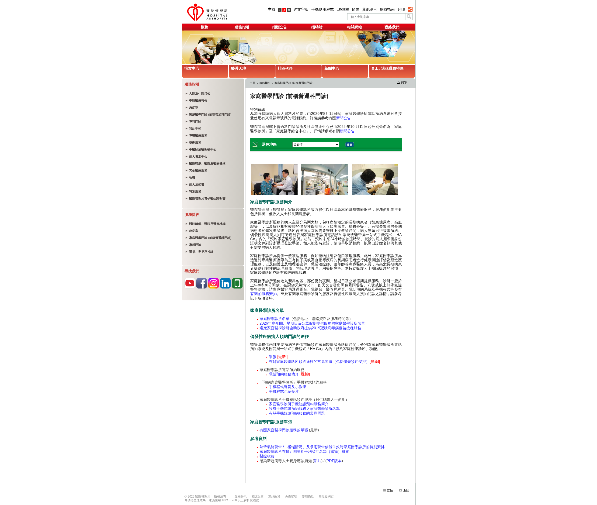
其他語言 (369, 9)
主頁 (271, 9)
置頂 (390, 490)
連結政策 (274, 496)
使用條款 (308, 496)
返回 (406, 490)
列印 (401, 9)
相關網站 (354, 27)
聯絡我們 (392, 27)
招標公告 (279, 27)
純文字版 (301, 9)
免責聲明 (291, 496)
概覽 (204, 27)
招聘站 (317, 27)
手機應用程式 (322, 9)
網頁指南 (387, 9)
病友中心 (191, 68)
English (343, 9)
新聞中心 (331, 68)
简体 (355, 9)
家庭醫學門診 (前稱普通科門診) (293, 83)
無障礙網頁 (326, 496)
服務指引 (242, 27)
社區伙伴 (285, 68)
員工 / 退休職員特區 (387, 68)
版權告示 (241, 496)
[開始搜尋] (409, 16)
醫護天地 (238, 68)
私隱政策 (257, 496)
